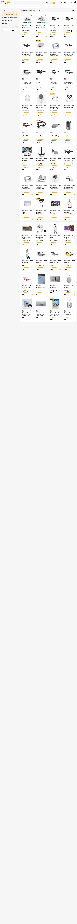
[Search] (54, 3)
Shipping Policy (8, 20)
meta (59, 185)
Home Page (5, 7)
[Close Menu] (1, 3)
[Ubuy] (7, 3)
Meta (31, 25)
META (73, 235)
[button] (60, 3)
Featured (72, 10)
